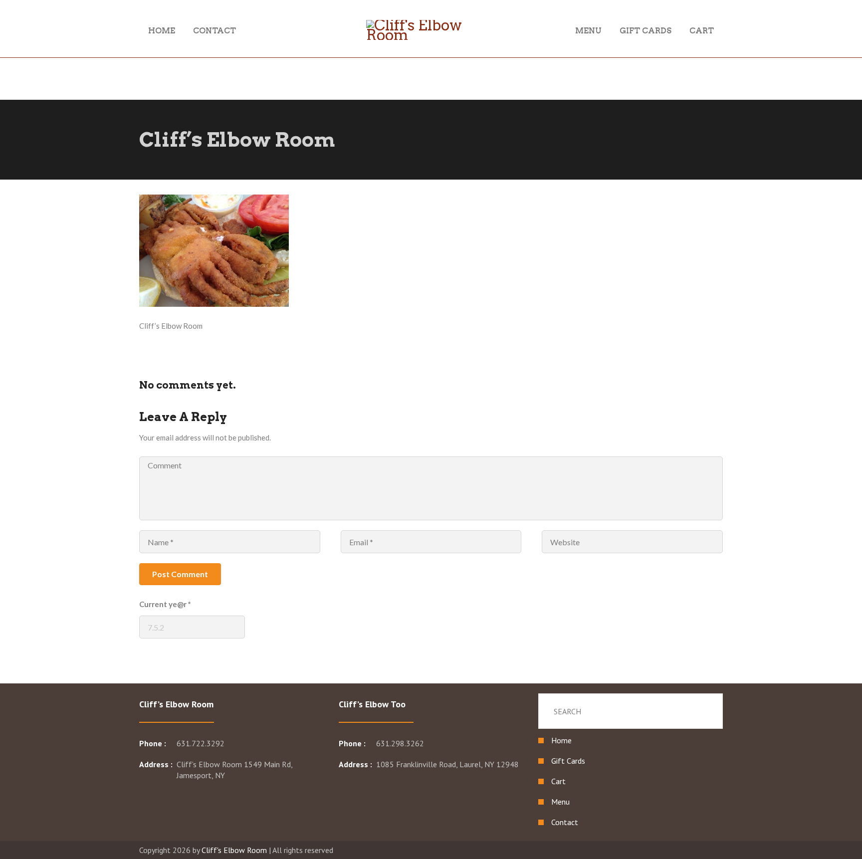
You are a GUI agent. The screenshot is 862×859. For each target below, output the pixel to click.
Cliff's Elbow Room (234, 850)
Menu (560, 802)
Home (561, 740)
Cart (558, 781)
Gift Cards (568, 761)
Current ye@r (165, 604)
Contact (564, 822)
